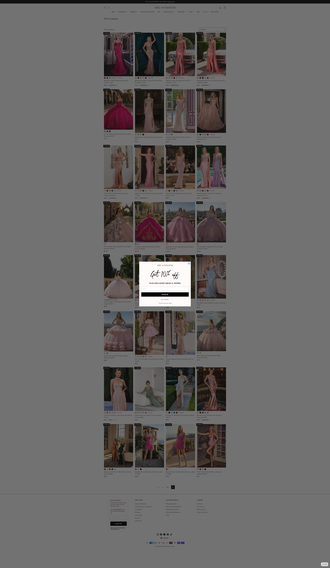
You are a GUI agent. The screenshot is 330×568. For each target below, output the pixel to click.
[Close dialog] (189, 263)
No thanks (165, 299)
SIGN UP (165, 294)
